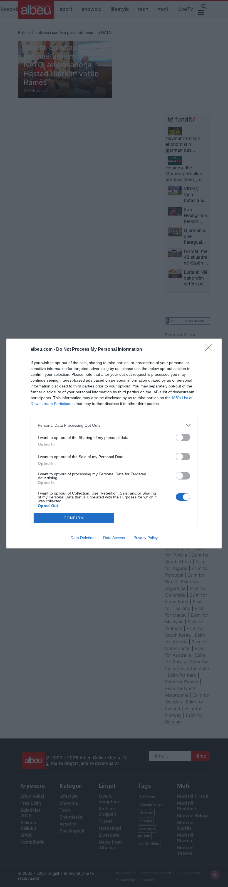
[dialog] (114, 443)
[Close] (210, 349)
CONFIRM (74, 518)
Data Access (114, 537)
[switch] (183, 437)
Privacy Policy (145, 537)
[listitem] (114, 425)
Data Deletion (83, 537)
